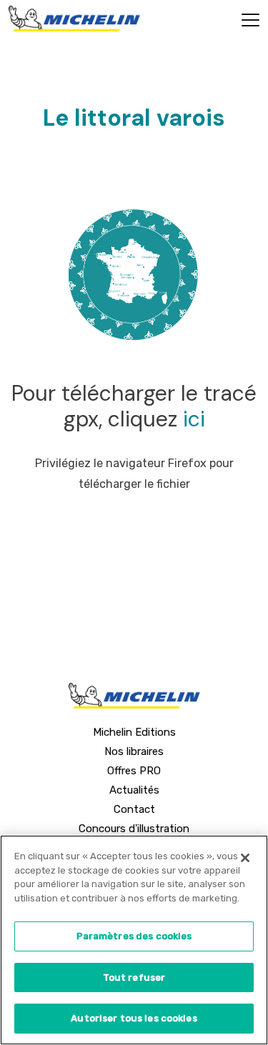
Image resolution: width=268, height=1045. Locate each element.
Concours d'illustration (134, 828)
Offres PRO (134, 770)
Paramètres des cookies (134, 936)
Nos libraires (134, 751)
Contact (134, 809)
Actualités (134, 790)
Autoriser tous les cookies (134, 1018)
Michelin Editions (134, 732)
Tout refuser (134, 977)
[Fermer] (245, 858)
